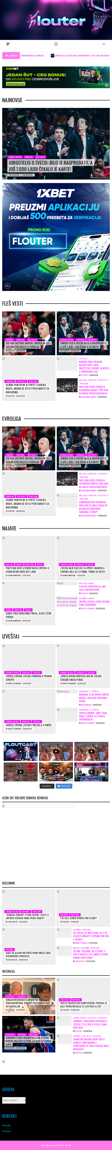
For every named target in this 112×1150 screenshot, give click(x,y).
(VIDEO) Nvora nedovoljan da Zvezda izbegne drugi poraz (81, 678)
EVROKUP (9, 339)
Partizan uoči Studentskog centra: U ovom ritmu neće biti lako (27, 570)
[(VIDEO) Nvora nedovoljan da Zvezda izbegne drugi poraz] (83, 666)
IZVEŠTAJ (36, 672)
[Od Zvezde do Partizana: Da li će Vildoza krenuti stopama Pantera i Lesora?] (64, 932)
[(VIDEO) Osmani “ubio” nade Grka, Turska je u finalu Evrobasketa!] (67, 714)
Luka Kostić (13, 921)
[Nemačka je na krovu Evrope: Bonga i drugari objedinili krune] (63, 691)
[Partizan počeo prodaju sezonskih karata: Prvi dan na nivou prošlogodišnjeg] (67, 384)
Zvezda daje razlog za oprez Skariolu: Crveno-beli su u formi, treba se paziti (82, 570)
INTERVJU (22, 996)
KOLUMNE (82, 598)
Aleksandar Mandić (89, 397)
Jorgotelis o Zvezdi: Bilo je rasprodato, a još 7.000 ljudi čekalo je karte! (64, 55)
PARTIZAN (33, 381)
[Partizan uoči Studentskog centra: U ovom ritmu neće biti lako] (28, 558)
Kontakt (6, 1125)
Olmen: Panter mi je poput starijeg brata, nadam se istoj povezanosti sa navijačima (27, 388)
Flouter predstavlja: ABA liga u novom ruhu (92, 588)
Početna (6, 1131)
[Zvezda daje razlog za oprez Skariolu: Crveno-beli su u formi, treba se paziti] (83, 558)
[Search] (104, 44)
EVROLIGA (29, 157)
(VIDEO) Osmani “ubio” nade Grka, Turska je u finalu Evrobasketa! (93, 716)
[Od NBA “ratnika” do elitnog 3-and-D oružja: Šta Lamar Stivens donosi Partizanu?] (64, 950)
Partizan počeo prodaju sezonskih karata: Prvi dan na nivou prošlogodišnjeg (93, 390)
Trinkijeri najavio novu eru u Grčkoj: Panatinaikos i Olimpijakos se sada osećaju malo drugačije (91, 1044)
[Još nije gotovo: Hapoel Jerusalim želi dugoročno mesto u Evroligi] (28, 333)
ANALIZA (76, 948)
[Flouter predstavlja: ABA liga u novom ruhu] (60, 583)
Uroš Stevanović (88, 608)
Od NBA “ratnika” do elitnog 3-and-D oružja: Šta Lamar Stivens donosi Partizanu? (90, 954)
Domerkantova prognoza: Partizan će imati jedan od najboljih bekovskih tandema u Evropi (93, 507)
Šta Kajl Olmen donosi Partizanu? (78, 918)
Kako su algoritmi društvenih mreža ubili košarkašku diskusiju (28, 954)
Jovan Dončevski (14, 575)
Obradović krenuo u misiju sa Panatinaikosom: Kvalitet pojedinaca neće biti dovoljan (28, 1003)
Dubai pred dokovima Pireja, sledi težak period (29, 615)
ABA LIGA (82, 380)
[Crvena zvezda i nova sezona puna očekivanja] (67, 601)
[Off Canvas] (8, 44)
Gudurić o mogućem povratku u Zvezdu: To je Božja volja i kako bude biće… (90, 1024)
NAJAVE (19, 564)
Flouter (16, 175)
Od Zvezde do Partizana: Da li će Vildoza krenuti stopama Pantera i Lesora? (91, 936)
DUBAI (8, 610)
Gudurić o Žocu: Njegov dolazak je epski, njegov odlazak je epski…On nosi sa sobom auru (28, 1041)
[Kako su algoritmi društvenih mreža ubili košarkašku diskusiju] (28, 946)
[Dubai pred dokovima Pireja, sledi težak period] (28, 603)
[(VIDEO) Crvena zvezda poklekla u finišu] (28, 711)
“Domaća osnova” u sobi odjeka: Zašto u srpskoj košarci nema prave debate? (27, 916)
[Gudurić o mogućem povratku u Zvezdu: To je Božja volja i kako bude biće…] (64, 1020)
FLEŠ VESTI (40, 157)
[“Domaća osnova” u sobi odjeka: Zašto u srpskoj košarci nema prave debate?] (28, 908)
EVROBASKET (84, 691)
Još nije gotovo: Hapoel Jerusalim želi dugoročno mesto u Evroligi (28, 345)
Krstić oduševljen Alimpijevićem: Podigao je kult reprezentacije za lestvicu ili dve (83, 1004)
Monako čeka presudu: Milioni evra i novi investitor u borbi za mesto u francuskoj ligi (94, 366)
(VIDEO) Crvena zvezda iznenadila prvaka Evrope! (29, 678)
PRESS (39, 564)
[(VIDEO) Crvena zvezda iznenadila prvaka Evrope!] (28, 666)
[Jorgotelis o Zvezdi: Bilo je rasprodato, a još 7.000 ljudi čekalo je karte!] (56, 144)
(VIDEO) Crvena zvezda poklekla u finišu (29, 725)
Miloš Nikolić (86, 705)
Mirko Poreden (81, 943)
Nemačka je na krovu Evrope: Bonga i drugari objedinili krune (94, 698)
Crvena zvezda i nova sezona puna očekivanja (94, 603)
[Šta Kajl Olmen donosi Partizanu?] (83, 908)
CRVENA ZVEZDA (15, 157)
